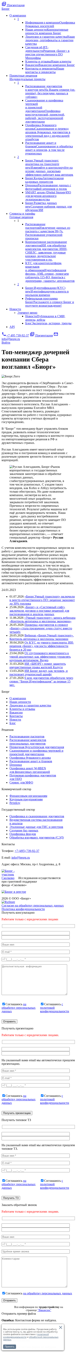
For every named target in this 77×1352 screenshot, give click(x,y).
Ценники (48, 187)
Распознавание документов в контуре (50, 91)
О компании (17, 15)
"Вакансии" (44, 1310)
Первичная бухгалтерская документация (36, 747)
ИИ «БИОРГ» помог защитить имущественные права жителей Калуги (37, 665)
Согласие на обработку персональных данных (33, 905)
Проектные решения (27, 77)
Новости (15, 309)
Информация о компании (50, 24)
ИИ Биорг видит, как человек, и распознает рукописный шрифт (38, 672)
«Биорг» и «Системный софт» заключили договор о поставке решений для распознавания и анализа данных (39, 610)
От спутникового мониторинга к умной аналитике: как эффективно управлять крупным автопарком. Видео (40, 656)
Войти (6, 342)
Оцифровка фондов (22, 834)
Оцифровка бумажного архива (47, 132)
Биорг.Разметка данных (48, 206)
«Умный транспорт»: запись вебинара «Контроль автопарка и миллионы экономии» (42, 619)
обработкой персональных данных (30, 1338)
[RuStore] (8, 902)
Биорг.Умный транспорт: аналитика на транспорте (49, 167)
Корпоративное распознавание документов (46, 250)
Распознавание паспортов (47, 231)
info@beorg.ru (20, 857)
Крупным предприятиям (26, 799)
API (12, 326)
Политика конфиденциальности (23, 909)
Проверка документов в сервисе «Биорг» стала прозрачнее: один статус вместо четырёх (40, 628)
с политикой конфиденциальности (54, 1008)
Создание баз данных (23, 830)
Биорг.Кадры (44, 180)
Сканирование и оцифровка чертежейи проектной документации (45, 111)
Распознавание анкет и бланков (49, 148)
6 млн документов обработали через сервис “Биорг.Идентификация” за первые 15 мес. (41, 681)
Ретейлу (14, 803)
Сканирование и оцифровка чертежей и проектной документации (36, 752)
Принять (9, 1346)
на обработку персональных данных (19, 1008)
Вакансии (50, 65)
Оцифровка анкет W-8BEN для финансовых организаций (29, 770)
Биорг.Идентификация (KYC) (47, 291)
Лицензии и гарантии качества (50, 40)
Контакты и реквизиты (44, 70)
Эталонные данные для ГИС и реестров (36, 827)
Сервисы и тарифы (22, 215)
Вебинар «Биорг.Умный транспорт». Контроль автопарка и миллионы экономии (41, 637)
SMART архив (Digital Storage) (48, 196)
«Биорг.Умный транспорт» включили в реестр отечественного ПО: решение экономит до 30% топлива (42, 600)
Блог (48, 323)
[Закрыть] (60, 1327)
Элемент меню (27, 312)
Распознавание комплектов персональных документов (27, 741)
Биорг (6, 8)
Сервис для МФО (21, 782)
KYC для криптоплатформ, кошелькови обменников (50, 271)
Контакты (16, 716)
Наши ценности (46, 31)
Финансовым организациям (28, 795)
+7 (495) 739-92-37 (27, 851)
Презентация (13, 5)
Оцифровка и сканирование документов (36, 816)
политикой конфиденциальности (26, 1335)
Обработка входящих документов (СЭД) (36, 837)
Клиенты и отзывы (48, 61)
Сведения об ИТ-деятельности (47, 53)
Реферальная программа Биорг (49, 302)
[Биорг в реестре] (14, 891)
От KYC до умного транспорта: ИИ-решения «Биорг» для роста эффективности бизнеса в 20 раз (41, 646)
